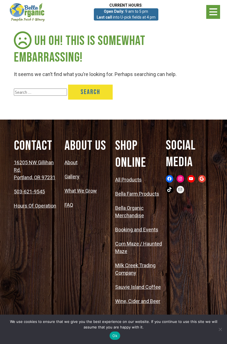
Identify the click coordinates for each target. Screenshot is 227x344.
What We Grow (81, 191)
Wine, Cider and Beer (137, 301)
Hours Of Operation (35, 206)
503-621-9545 (29, 191)
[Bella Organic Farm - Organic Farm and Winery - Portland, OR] (27, 11)
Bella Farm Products (137, 194)
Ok (114, 335)
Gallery (72, 176)
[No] (220, 329)
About (71, 162)
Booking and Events (136, 229)
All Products (128, 180)
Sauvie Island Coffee (138, 287)
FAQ (69, 205)
